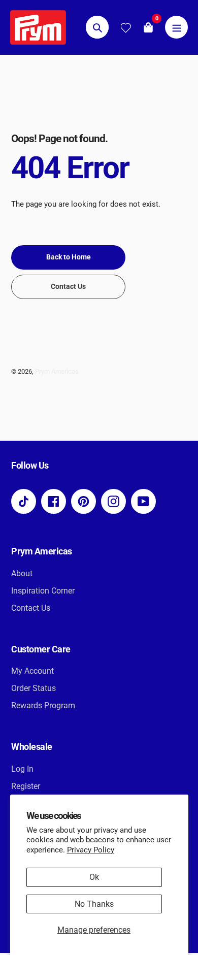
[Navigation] (176, 27)
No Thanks (94, 904)
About (21, 573)
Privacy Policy (90, 849)
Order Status (33, 688)
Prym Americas (57, 371)
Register (25, 786)
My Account (32, 671)
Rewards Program (43, 705)
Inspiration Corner (43, 591)
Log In (22, 769)
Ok (94, 877)
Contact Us (30, 608)
